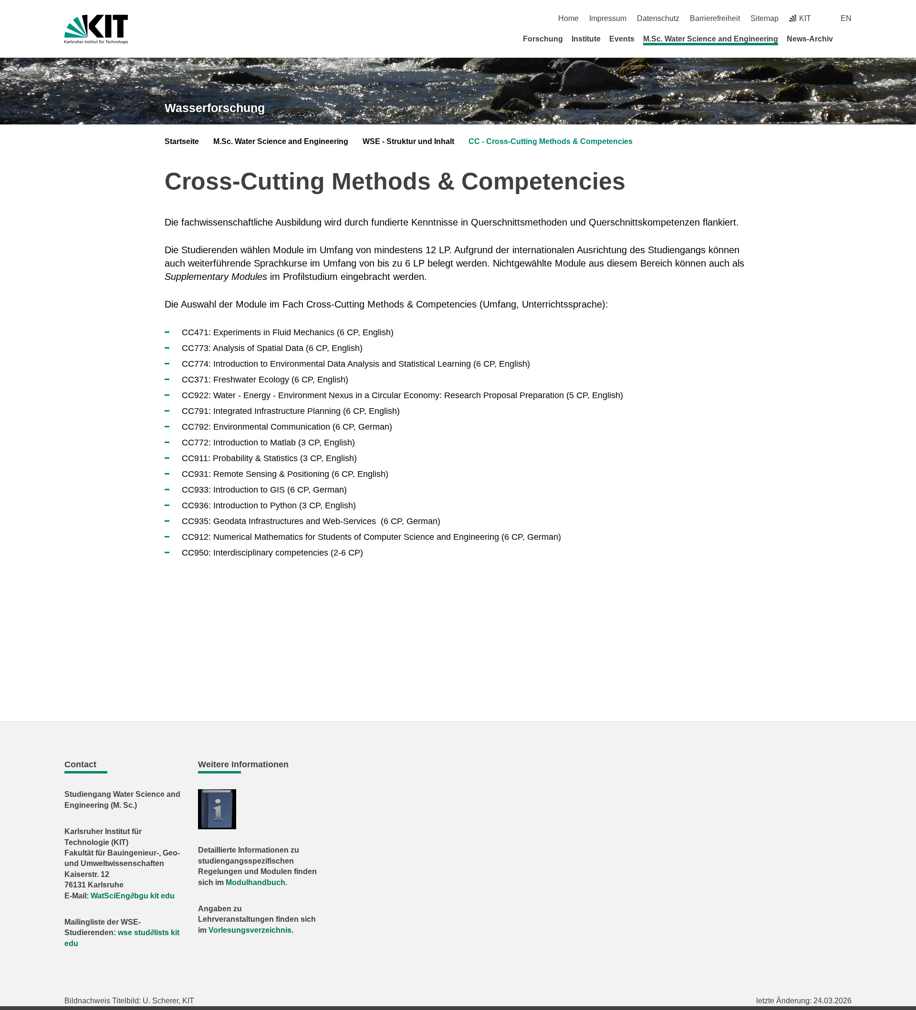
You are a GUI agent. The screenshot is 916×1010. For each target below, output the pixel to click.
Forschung (543, 39)
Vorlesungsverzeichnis (249, 930)
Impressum (607, 18)
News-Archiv (810, 39)
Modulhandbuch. (256, 882)
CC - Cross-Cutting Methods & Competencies (550, 141)
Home (568, 18)
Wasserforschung (215, 107)
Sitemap (764, 18)
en (846, 18)
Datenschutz (658, 18)
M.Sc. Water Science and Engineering (710, 39)
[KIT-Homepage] (96, 29)
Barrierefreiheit (715, 18)
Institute (586, 39)
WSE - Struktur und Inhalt (408, 141)
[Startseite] (848, 38)
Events (622, 39)
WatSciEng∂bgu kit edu (133, 896)
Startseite (182, 141)
